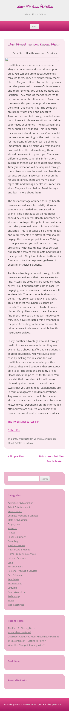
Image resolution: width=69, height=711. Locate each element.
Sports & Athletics (43, 438)
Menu (34, 26)
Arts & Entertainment (19, 507)
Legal (10, 562)
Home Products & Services (22, 553)
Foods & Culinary (17, 536)
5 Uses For (14, 430)
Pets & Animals (15, 575)
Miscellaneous (15, 566)
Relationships (15, 583)
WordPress (32, 704)
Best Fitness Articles (34, 7)
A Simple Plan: (14, 456)
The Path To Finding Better (22, 628)
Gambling (13, 541)
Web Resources (16, 604)
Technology (14, 596)
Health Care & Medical (19, 549)
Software (12, 587)
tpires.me (56, 704)
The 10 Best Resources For (23, 421)
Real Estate (13, 579)
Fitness (11, 532)
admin (29, 443)
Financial (12, 528)
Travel (11, 600)
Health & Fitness (16, 545)
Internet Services (16, 558)
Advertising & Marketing (20, 502)
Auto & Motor (15, 511)
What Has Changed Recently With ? (26, 645)
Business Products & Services (23, 515)
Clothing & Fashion (18, 519)
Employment (14, 524)
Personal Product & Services (22, 570)
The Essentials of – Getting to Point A (27, 640)
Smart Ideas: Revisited (19, 632)
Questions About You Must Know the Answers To (33, 636)
